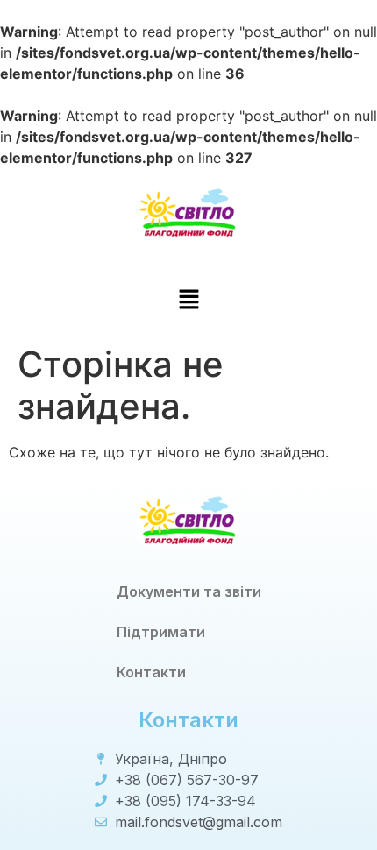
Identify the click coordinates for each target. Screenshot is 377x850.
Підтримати (161, 632)
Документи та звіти (189, 591)
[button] (188, 300)
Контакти (151, 672)
